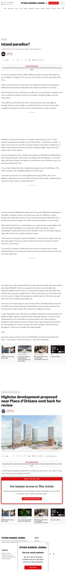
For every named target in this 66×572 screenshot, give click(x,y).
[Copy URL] (13, 60)
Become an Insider (6, 553)
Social (2, 354)
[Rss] (50, 554)
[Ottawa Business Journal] (33, 3)
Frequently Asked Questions (8, 556)
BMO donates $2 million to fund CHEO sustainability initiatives (41, 358)
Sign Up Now (32, 567)
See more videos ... (56, 356)
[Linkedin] (29, 60)
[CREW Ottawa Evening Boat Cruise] (8, 349)
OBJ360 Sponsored (22, 354)
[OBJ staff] (3, 54)
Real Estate (4, 39)
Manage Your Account (7, 555)
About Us (37, 540)
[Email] (17, 60)
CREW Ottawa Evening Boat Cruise (7, 357)
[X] (25, 60)
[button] (63, 8)
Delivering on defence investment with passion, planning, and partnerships (24, 359)
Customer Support (6, 558)
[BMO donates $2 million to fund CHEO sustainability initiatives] (41, 349)
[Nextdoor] (53, 554)
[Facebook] (21, 60)
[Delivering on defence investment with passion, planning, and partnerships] (25, 349)
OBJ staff (10, 53)
